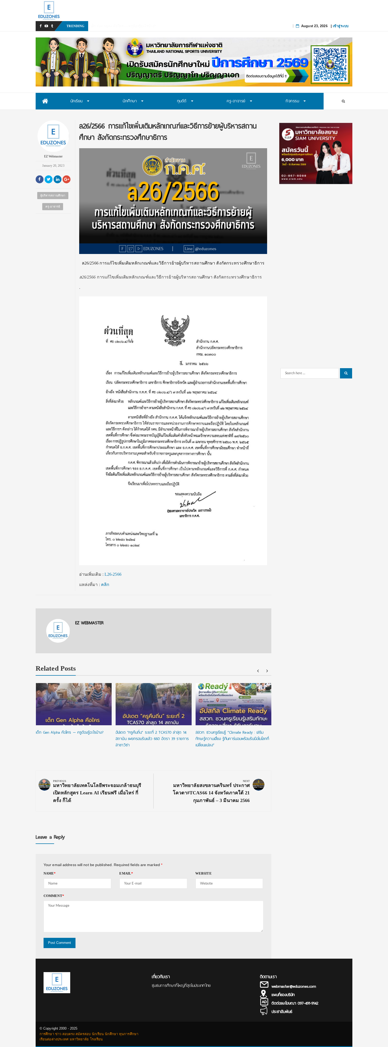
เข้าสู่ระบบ (340, 26)
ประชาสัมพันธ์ (282, 1011)
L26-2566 (113, 574)
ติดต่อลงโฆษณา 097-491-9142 (295, 1003)
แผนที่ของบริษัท (283, 994)
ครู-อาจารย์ (52, 206)
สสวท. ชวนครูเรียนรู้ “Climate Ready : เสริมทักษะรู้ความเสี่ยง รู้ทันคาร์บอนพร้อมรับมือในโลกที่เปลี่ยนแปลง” (232, 738)
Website (203, 873)
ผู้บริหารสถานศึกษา (52, 195)
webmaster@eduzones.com (294, 986)
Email (126, 873)
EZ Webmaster (53, 156)
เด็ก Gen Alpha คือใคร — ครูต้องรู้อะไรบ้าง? (70, 732)
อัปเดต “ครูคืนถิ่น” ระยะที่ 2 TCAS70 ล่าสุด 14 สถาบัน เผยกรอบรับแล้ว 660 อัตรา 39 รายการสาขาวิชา (152, 738)
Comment (54, 896)
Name (50, 873)
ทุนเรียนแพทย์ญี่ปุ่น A (107, 26)
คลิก (105, 584)
